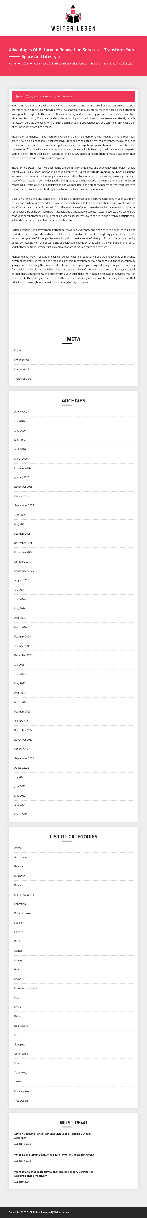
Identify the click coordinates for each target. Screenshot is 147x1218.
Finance (18, 932)
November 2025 (23, 487)
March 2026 (21, 459)
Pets (17, 1016)
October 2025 (22, 496)
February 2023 (22, 711)
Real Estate (21, 1026)
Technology (20, 1072)
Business (19, 876)
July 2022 (19, 777)
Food (17, 941)
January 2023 (21, 721)
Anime (18, 848)
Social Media (21, 1054)
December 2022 (23, 730)
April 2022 (20, 805)
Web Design (21, 1101)
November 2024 (23, 552)
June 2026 (20, 431)
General (18, 960)
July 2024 (19, 590)
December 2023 (23, 655)
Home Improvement (25, 988)
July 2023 (19, 664)
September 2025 (24, 505)
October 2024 (22, 562)
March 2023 (21, 702)
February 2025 (22, 534)
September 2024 (24, 571)
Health (18, 969)
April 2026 (20, 449)
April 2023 (20, 693)
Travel (18, 1082)
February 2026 (22, 468)
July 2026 (19, 421)
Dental (18, 885)
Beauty (18, 866)
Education (20, 904)
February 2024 (22, 636)
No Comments (65, 96)
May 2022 (19, 796)
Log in (17, 350)
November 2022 (23, 740)
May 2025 (19, 524)
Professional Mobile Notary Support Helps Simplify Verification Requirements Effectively (54, 1174)
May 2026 (19, 440)
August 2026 (21, 412)
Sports (18, 1063)
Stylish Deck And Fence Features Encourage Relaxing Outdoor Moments (52, 1136)
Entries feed (21, 360)
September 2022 (24, 758)
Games (18, 951)
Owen (21, 96)
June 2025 (20, 515)
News (17, 1007)
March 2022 (21, 814)
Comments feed (23, 369)
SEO (16, 1035)
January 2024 (21, 646)
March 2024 (21, 627)
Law (16, 997)
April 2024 (20, 618)
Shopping (19, 1044)
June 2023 (20, 674)
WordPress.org (22, 379)
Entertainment (23, 913)
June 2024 (20, 599)
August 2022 (21, 768)
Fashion (18, 923)
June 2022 (20, 786)
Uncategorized (22, 1091)
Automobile (21, 857)
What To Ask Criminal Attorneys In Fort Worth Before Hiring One (54, 1155)
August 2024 (21, 580)
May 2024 (19, 608)
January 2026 (21, 477)
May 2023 (19, 683)
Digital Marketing (24, 895)
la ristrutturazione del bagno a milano (111, 172)
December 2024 (23, 543)
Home (49, 96)
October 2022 (22, 749)
